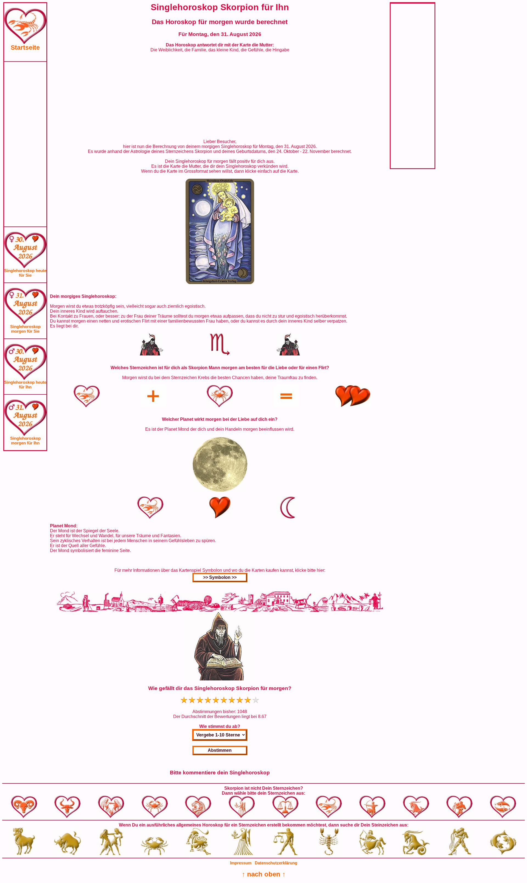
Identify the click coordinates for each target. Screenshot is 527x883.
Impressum (240, 862)
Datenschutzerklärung (276, 862)
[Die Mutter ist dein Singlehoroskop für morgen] (220, 282)
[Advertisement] (25, 144)
